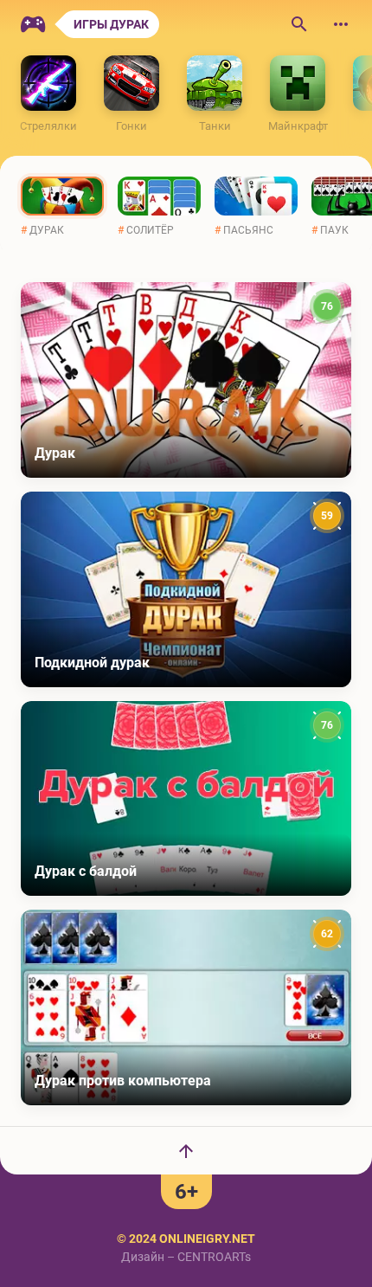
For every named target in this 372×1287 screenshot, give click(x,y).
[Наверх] (186, 1150)
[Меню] (341, 24)
